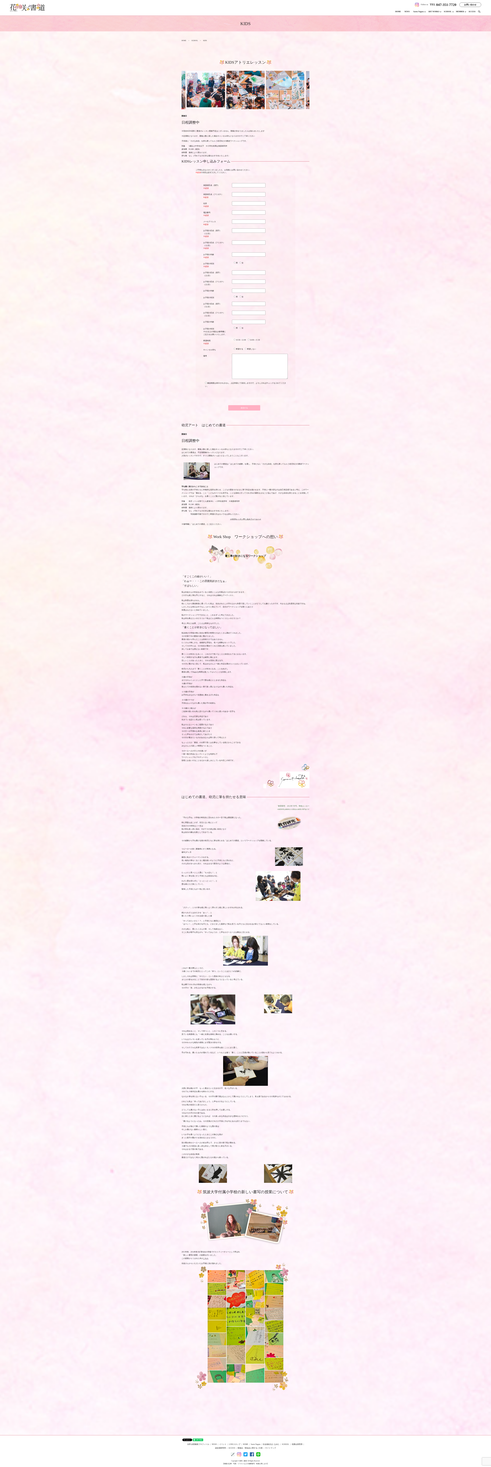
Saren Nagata (418, 12)
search (480, 11)
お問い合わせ (470, 5)
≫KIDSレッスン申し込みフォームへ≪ (245, 519)
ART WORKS (433, 12)
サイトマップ (270, 1448)
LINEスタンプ (234, 1444)
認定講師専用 (220, 1448)
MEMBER (460, 12)
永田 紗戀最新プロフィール (198, 1444)
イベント (222, 1444)
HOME (398, 12)
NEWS (407, 12)
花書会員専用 (297, 1444)
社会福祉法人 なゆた (271, 1444)
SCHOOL (447, 12)
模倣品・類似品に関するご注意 (250, 1448)
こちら (205, 1258)
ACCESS (472, 12)
